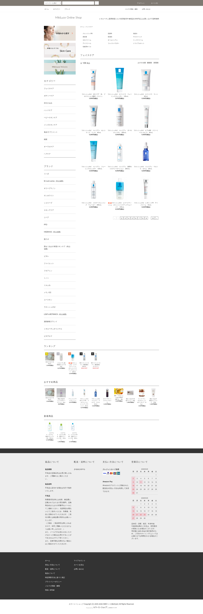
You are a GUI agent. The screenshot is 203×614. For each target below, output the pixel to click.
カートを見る (79, 564)
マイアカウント (79, 560)
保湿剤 (110, 37)
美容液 (85, 37)
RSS (46, 590)
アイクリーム (87, 43)
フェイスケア (89, 27)
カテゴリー (56, 9)
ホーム (47, 9)
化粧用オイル (87, 46)
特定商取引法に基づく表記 (55, 577)
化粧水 (135, 33)
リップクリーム (138, 40)
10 (153, 218)
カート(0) (154, 3)
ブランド (67, 9)
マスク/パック (137, 37)
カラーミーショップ (76, 604)
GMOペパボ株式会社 (111, 604)
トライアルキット (138, 43)
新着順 (156, 62)
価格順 (149, 62)
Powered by (89, 608)
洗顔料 (110, 33)
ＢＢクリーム (87, 40)
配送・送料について (52, 569)
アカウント (141, 3)
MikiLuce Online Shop (68, 17)
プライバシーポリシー (53, 581)
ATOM (52, 590)
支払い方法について (52, 564)
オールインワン (113, 40)
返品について (50, 573)
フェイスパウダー (113, 43)
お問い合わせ (146, 9)
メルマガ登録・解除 (131, 9)
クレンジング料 (88, 33)
